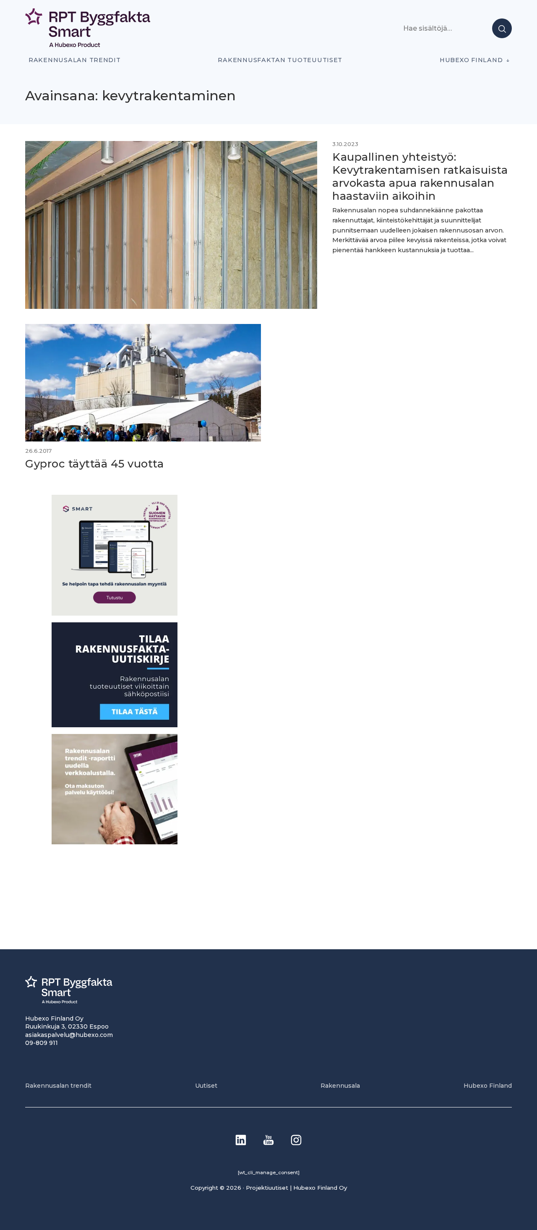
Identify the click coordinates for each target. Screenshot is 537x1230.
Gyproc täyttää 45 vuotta (94, 463)
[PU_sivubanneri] (114, 842)
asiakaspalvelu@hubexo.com (69, 1035)
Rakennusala (340, 1085)
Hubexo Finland (471, 60)
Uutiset (206, 1085)
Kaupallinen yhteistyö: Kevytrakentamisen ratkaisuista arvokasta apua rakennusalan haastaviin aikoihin (420, 176)
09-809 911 (41, 1043)
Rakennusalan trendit (75, 60)
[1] (114, 725)
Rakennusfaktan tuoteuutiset (280, 60)
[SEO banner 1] (114, 613)
